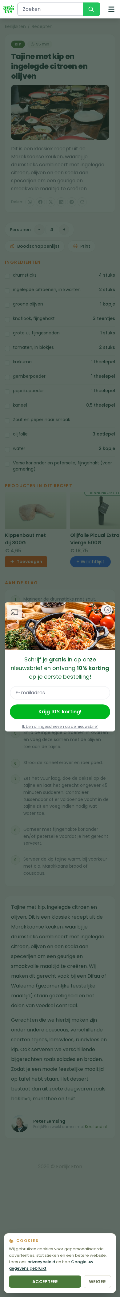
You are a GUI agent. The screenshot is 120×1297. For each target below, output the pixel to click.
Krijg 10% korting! (60, 711)
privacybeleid (41, 1262)
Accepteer (45, 1282)
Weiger (97, 1282)
